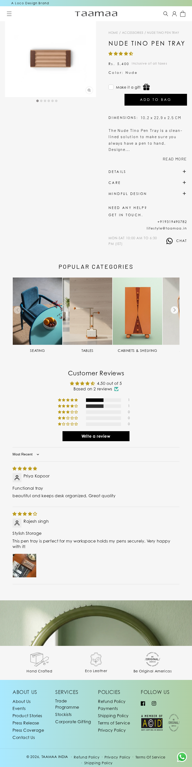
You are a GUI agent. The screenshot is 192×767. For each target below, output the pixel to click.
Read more (175, 158)
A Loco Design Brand (30, 3)
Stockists (63, 714)
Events (19, 708)
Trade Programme (67, 704)
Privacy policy (117, 757)
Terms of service (151, 757)
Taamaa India (55, 756)
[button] (9, 14)
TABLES (88, 350)
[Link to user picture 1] (24, 566)
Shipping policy (98, 763)
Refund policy (87, 757)
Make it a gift (128, 87)
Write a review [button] (96, 436)
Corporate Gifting (73, 721)
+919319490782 (172, 222)
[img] (24, 468)
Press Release (25, 722)
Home (113, 33)
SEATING (37, 350)
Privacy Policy (112, 730)
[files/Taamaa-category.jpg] (37, 311)
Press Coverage (28, 730)
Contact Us (23, 737)
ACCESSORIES (133, 33)
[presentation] (17, 310)
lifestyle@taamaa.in (167, 228)
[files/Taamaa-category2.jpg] (87, 311)
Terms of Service (114, 722)
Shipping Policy (113, 715)
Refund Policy (112, 701)
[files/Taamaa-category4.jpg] (137, 311)
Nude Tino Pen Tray (163, 33)
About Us (21, 701)
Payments (108, 708)
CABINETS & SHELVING (137, 350)
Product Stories (27, 715)
